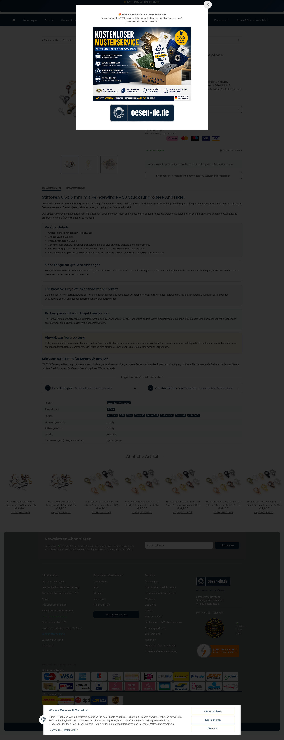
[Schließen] (208, 5)
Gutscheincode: (133, 21)
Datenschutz (71, 729)
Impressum (55, 729)
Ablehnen (213, 728)
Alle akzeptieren (213, 711)
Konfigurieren (213, 719)
